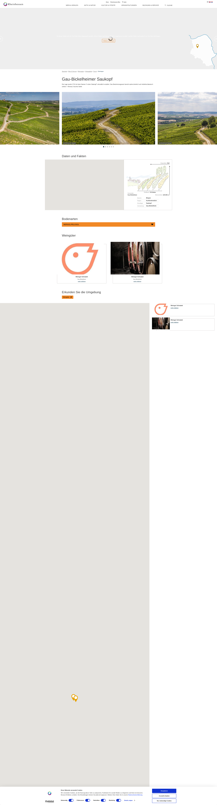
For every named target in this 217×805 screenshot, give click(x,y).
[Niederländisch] (212, 2)
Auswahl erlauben (164, 796)
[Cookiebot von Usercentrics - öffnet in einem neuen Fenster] (49, 801)
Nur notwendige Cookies (164, 801)
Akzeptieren (164, 791)
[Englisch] (210, 2)
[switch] (87, 800)
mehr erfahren (80, 262)
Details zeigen (128, 800)
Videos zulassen (108, 41)
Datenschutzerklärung (135, 795)
